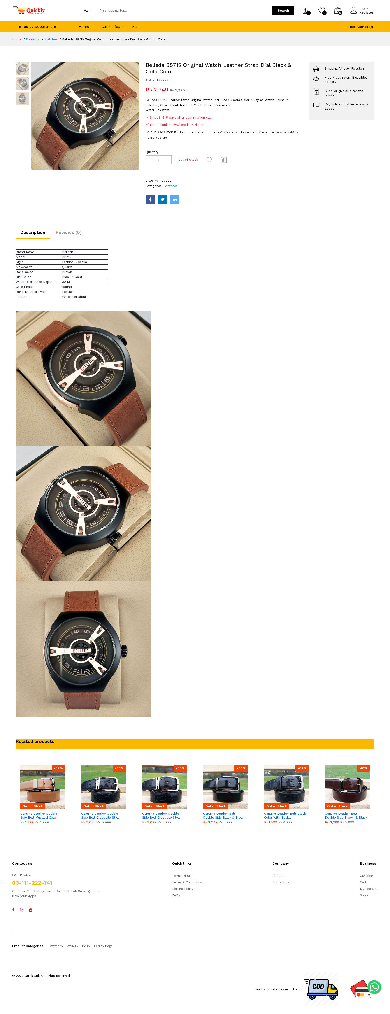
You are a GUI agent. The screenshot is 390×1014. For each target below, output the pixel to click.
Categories (111, 26)
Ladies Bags (103, 946)
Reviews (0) (69, 232)
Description (32, 232)
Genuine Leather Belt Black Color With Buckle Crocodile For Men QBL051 (285, 815)
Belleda (162, 79)
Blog (136, 26)
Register (366, 12)
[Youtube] (30, 910)
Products (33, 39)
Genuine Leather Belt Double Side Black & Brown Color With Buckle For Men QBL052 (224, 815)
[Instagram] (21, 910)
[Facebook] (13, 910)
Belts (86, 946)
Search (283, 10)
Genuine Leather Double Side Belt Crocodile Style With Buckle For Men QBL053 (161, 815)
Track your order (360, 26)
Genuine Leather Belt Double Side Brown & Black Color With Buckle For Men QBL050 (346, 815)
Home (84, 26)
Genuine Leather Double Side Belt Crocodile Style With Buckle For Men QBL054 (100, 815)
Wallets (72, 946)
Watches (50, 39)
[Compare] (223, 159)
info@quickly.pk (24, 896)
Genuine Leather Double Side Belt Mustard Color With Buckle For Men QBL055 (38, 815)
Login (363, 8)
